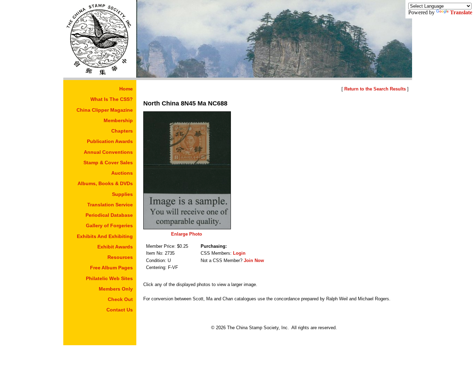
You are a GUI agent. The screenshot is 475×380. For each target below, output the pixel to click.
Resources (120, 257)
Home (126, 89)
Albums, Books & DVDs (105, 183)
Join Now (254, 260)
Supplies (122, 194)
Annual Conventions (108, 152)
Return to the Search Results (375, 89)
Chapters (122, 131)
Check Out (120, 299)
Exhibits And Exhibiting (105, 236)
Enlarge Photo (186, 234)
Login (239, 253)
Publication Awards (110, 141)
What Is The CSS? (111, 99)
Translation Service (110, 204)
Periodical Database (109, 215)
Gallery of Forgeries (109, 225)
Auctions (122, 173)
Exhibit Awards (115, 247)
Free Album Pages (111, 267)
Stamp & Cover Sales (108, 162)
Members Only (116, 289)
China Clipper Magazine (105, 110)
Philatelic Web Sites (109, 278)
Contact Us (119, 309)
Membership (118, 120)
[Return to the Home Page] (99, 76)
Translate (461, 12)
